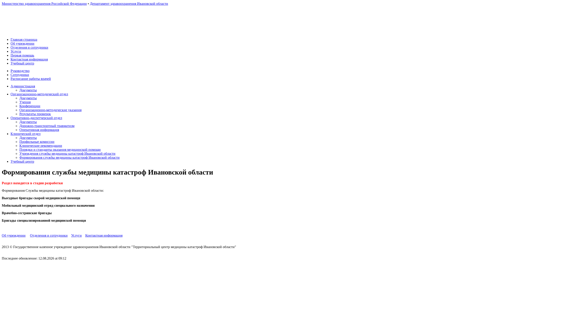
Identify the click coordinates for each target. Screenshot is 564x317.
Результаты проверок (35, 114)
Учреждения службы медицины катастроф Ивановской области (67, 153)
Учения (25, 102)
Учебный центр (22, 63)
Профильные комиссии (36, 142)
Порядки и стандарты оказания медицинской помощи (60, 149)
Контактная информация (29, 59)
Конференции (29, 106)
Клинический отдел (26, 134)
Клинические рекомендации (40, 145)
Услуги (16, 51)
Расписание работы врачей (31, 79)
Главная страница (24, 39)
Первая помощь (22, 55)
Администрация (23, 86)
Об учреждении (22, 43)
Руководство (20, 71)
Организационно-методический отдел (39, 94)
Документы (28, 90)
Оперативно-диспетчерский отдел (36, 118)
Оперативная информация (39, 130)
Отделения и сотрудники (29, 47)
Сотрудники (20, 75)
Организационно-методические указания (50, 110)
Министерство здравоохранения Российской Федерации (44, 4)
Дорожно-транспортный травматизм (46, 126)
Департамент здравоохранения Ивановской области (129, 4)
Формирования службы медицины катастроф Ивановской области (69, 157)
